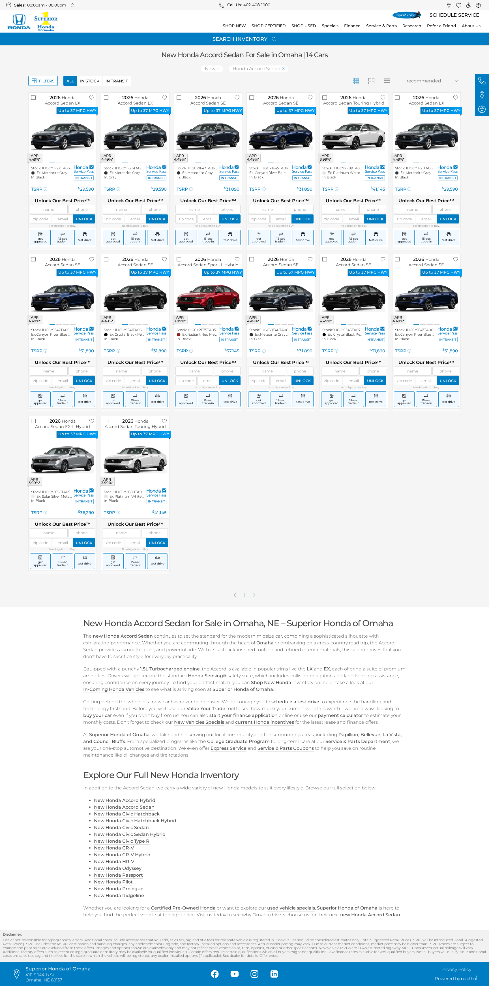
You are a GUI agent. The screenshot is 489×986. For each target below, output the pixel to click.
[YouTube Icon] (234, 974)
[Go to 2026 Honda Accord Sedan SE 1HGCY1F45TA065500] (281, 136)
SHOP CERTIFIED (269, 25)
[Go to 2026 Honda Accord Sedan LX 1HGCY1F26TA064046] (135, 136)
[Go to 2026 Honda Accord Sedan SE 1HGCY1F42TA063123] (62, 298)
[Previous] (235, 595)
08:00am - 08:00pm (46, 5)
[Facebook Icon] (215, 974)
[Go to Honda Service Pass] (84, 169)
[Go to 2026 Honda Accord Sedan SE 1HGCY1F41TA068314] (135, 298)
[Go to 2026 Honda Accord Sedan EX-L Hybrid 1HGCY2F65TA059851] (62, 460)
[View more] (72, 5)
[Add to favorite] (91, 97)
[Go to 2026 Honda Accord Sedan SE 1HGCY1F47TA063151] (426, 298)
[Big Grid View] (371, 81)
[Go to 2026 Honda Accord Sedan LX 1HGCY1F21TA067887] (426, 136)
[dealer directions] (18, 974)
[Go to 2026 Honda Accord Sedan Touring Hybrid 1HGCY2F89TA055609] (354, 136)
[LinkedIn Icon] (274, 974)
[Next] (254, 595)
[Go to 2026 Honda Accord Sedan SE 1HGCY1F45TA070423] (354, 298)
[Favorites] (459, 5)
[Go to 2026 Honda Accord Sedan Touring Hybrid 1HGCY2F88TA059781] (135, 460)
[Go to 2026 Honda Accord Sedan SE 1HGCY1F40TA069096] (281, 298)
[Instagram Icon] (254, 974)
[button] (449, 5)
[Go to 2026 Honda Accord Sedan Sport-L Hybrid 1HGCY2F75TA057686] (208, 298)
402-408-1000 (256, 4)
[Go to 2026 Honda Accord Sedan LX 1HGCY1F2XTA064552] (62, 136)
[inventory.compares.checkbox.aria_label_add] (33, 97)
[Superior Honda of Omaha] (32, 21)
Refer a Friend (441, 25)
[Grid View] (356, 81)
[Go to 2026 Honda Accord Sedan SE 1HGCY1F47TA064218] (208, 136)
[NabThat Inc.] (469, 978)
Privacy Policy (456, 969)
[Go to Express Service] (407, 15)
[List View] (387, 81)
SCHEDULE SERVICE (454, 15)
